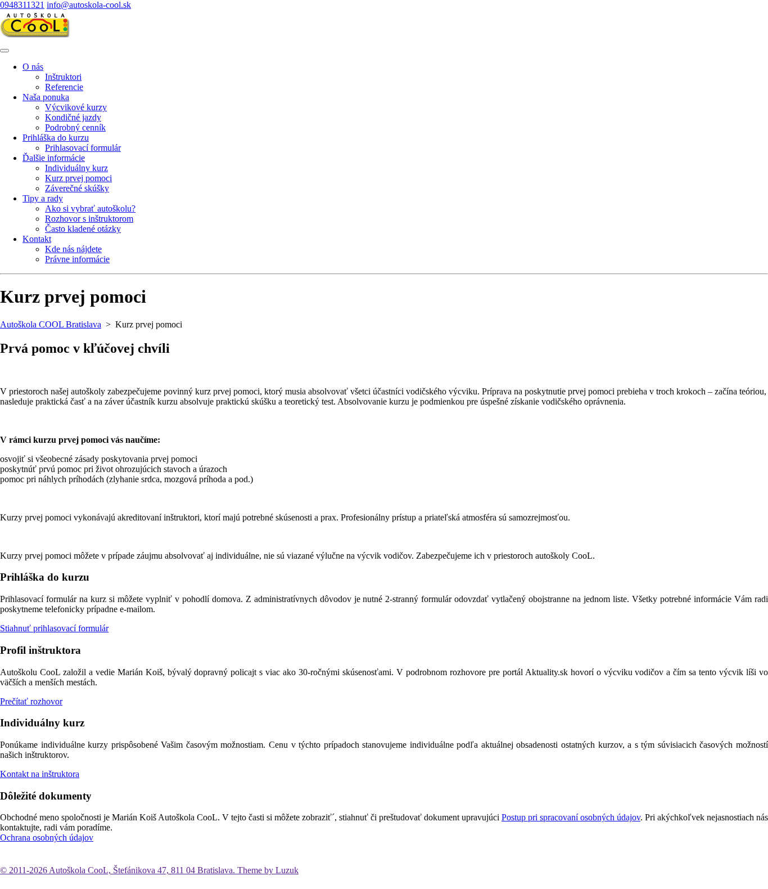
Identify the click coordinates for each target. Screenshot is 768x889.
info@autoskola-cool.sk (89, 5)
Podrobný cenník (75, 127)
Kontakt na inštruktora (39, 774)
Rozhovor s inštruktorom (89, 218)
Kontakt (36, 239)
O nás (32, 66)
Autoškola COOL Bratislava (50, 324)
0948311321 (22, 5)
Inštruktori (63, 77)
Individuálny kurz (76, 168)
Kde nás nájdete (73, 249)
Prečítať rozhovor (31, 701)
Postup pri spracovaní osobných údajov (571, 817)
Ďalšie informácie (53, 158)
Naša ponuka (45, 97)
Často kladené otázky (83, 229)
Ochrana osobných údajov (46, 837)
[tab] (4, 50)
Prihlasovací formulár (83, 147)
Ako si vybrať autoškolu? (90, 208)
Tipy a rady (42, 198)
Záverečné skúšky (77, 188)
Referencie (64, 87)
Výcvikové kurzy (76, 107)
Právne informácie (77, 259)
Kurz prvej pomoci (78, 178)
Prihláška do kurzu (55, 137)
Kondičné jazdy (73, 117)
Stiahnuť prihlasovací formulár (54, 628)
